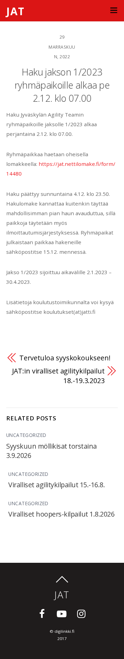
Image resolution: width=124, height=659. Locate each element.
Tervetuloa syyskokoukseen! (64, 357)
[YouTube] (63, 613)
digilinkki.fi (64, 631)
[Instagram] (82, 613)
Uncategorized (26, 435)
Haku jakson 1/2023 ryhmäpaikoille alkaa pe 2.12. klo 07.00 (62, 85)
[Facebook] (43, 613)
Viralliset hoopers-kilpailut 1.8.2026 (61, 514)
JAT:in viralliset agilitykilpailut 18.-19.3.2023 (58, 375)
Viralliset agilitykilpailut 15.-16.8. (56, 484)
